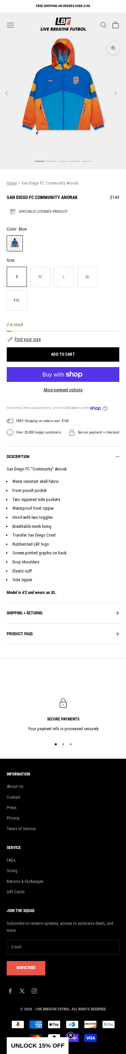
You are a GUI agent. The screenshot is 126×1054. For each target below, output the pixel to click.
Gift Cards (16, 891)
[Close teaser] (70, 1035)
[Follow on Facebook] (10, 991)
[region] (63, 715)
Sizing (12, 870)
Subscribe (26, 967)
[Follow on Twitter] (22, 991)
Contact (13, 797)
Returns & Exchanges (25, 881)
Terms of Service (21, 828)
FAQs (11, 860)
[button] (63, 339)
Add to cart (63, 354)
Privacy (13, 817)
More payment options (63, 389)
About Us (15, 786)
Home (12, 183)
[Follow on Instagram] (34, 991)
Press (11, 807)
